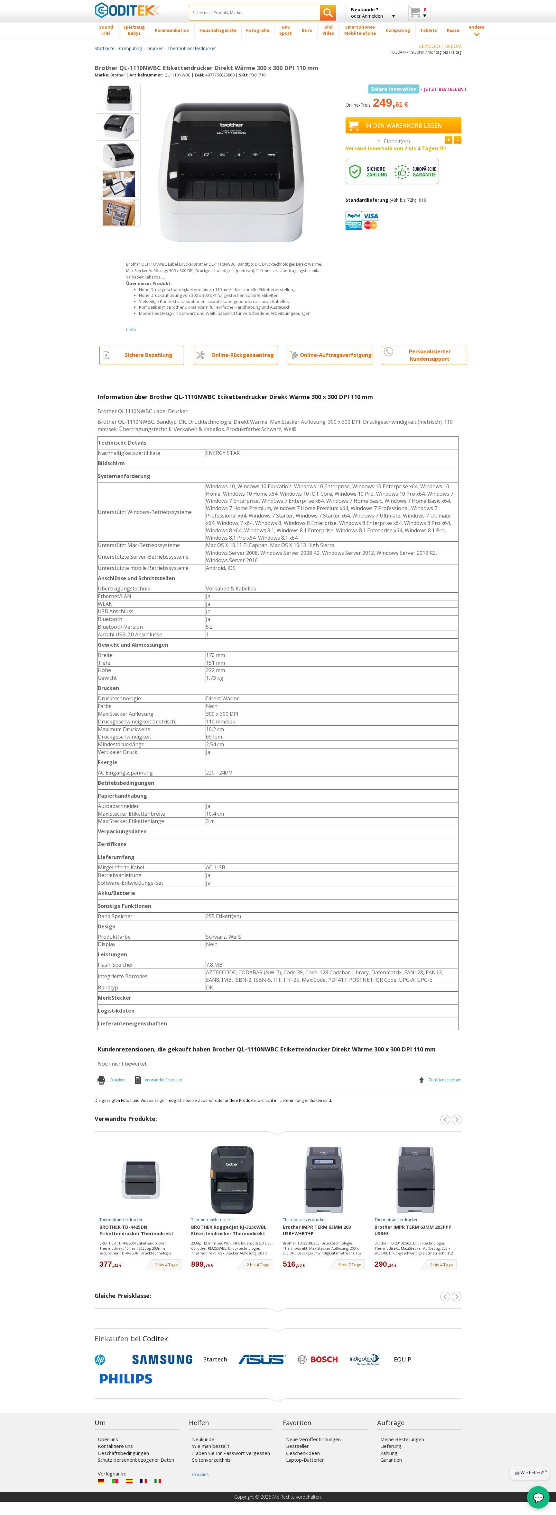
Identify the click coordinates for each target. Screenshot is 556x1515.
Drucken (117, 1080)
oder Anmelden (367, 12)
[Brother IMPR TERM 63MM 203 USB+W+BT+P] (324, 1180)
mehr (131, 329)
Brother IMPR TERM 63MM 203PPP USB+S (413, 1230)
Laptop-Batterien (305, 1460)
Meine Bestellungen (402, 1439)
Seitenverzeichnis (211, 1460)
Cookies (200, 1474)
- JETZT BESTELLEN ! (418, 89)
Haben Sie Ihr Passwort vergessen (231, 1453)
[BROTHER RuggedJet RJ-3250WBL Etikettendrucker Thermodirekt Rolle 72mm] (232, 1180)
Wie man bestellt (210, 1446)
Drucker (154, 48)
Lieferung (390, 1446)
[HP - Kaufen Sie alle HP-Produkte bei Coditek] (111, 1359)
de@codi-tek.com (439, 46)
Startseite (105, 48)
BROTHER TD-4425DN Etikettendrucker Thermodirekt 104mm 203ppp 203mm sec (136, 1230)
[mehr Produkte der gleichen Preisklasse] (456, 1296)
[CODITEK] (137, 10)
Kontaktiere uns (115, 1446)
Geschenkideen (303, 1453)
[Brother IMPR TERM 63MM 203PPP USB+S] (415, 1180)
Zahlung (388, 1453)
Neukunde (203, 1439)
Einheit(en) (397, 141)
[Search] (328, 13)
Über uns (108, 1439)
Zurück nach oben (445, 1080)
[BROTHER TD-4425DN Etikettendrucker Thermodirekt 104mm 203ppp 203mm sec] (140, 1180)
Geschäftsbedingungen (123, 1453)
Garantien (391, 1460)
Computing (130, 48)
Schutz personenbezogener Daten (136, 1460)
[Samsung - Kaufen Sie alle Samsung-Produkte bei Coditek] (162, 1359)
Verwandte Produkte (163, 1080)
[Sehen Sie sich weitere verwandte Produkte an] (456, 1119)
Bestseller (297, 1446)
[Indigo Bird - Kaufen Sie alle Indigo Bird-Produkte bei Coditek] (365, 1359)
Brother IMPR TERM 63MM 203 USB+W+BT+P (317, 1230)
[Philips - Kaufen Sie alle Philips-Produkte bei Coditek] (126, 1378)
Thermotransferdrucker (191, 48)
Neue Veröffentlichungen (313, 1439)
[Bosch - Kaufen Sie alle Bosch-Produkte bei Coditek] (317, 1359)
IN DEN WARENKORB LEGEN (403, 125)
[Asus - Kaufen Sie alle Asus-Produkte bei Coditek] (262, 1359)
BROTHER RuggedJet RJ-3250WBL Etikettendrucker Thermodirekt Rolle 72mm (228, 1230)
